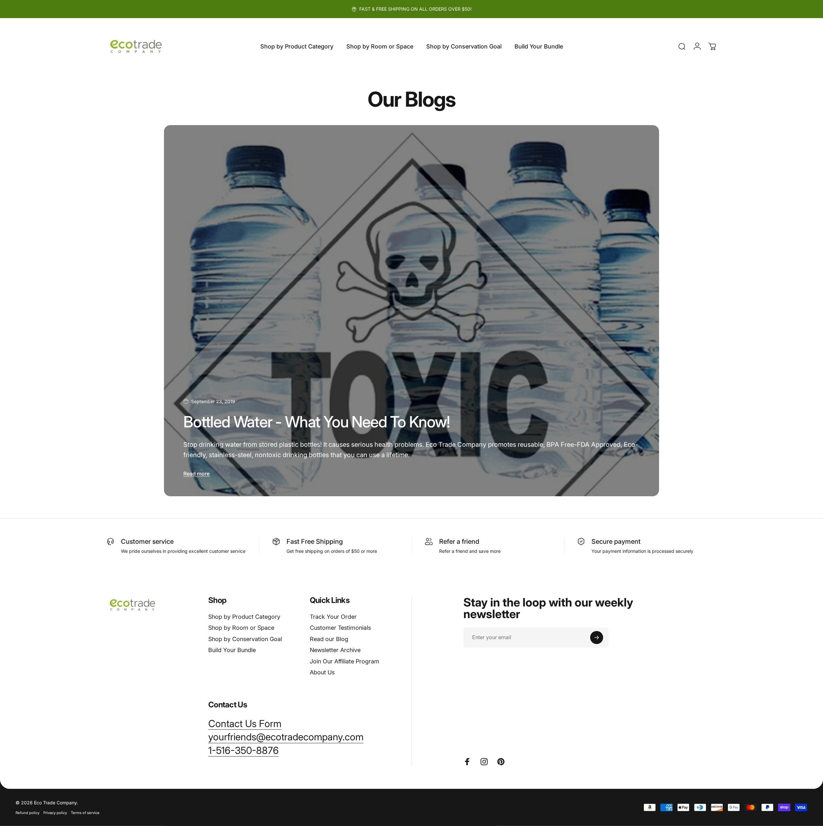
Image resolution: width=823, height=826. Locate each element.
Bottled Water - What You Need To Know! (316, 421)
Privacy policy (55, 812)
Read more (196, 473)
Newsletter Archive (335, 650)
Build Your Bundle (232, 650)
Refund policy (27, 812)
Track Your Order (333, 616)
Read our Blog (329, 639)
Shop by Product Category (244, 616)
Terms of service (85, 812)
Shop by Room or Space (241, 627)
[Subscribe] (596, 637)
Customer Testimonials (340, 627)
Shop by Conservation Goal (245, 639)
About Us (322, 672)
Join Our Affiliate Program (344, 661)
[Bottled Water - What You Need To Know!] (411, 310)
